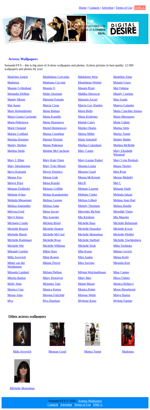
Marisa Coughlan (53, 133)
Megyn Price (15, 183)
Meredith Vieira (123, 211)
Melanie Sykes (16, 194)
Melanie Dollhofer (18, 188)
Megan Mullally (123, 177)
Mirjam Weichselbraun (92, 272)
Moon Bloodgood (124, 289)
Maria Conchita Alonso (127, 111)
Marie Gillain (121, 122)
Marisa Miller (86, 133)
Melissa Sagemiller (19, 206)
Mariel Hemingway (55, 128)
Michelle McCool (53, 234)
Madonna (13, 82)
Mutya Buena (121, 295)
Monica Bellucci (123, 283)
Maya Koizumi (16, 171)
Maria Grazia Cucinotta (21, 116)
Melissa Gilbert (87, 200)
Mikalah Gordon (17, 251)
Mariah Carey (86, 122)
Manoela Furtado (53, 99)
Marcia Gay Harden (90, 105)
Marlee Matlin (122, 139)
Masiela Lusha (87, 166)
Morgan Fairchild (53, 295)
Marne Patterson (53, 145)
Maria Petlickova (17, 122)
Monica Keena (52, 289)
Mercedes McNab (89, 211)
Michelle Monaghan (90, 234)
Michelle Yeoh (87, 245)
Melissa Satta (51, 206)
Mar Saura (13, 105)
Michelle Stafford (88, 240)
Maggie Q (49, 88)
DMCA (140, 7)
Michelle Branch (17, 228)
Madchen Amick (17, 76)
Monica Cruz (15, 289)
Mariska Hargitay (18, 139)
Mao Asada (120, 99)
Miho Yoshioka (122, 245)
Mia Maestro (121, 217)
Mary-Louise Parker (90, 160)
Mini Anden (85, 257)
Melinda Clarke (87, 194)
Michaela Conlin (17, 223)
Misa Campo (121, 272)
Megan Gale (50, 177)
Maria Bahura (51, 111)
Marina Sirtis (121, 128)
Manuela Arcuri (87, 99)
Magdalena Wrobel (89, 82)
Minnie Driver (51, 263)
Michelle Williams (54, 245)
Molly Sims (14, 283)
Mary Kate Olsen (53, 160)
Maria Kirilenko (88, 116)
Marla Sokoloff (87, 139)
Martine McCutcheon (56, 150)
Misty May (84, 278)
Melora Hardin (122, 206)
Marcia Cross (51, 105)
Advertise (107, 7)
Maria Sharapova (53, 122)
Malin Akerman (52, 93)
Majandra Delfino (18, 93)
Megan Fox (14, 177)
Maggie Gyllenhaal (19, 88)
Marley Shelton (16, 145)
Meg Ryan (119, 171)
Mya (10, 300)
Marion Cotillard (17, 133)
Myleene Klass (87, 300)
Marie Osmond (16, 128)
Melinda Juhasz (122, 194)
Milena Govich (122, 251)
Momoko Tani (51, 283)
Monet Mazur (86, 283)
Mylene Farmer (122, 300)
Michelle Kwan (122, 228)
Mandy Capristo (123, 93)
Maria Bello (85, 111)
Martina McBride (124, 145)
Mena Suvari (51, 211)
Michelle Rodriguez (19, 240)
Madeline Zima (122, 76)
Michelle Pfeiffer (123, 234)
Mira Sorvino (86, 263)
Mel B (82, 183)
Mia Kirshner (86, 217)
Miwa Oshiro (121, 278)
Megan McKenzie (89, 177)
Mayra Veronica (52, 171)
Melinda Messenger (19, 200)
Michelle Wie (15, 245)
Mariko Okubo (87, 128)
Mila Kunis (85, 251)
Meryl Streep (15, 217)
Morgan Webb (87, 295)
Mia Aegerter (51, 217)
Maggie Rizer (86, 88)
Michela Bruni (52, 223)
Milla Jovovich (16, 257)
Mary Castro (85, 150)
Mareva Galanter (123, 105)
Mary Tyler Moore (54, 166)
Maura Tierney (122, 166)
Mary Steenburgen (18, 166)
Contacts (94, 7)
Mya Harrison (51, 300)
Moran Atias (15, 295)
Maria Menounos (123, 116)
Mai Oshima (121, 88)
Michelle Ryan (52, 240)
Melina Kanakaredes (55, 194)
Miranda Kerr (121, 263)
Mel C (117, 183)
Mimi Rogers (51, 257)
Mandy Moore (16, 99)
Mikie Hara (50, 251)
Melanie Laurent (88, 188)
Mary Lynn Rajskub (125, 160)
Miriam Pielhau (52, 272)
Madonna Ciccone (54, 82)
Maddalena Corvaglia (56, 76)
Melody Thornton (89, 206)
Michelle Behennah (125, 223)
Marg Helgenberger (19, 111)
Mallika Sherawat (89, 93)
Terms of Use (124, 7)
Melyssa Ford (15, 211)
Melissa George (52, 200)
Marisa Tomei (121, 133)
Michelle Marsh (17, 234)
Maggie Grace (122, 82)
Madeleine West (88, 76)
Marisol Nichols (52, 139)
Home (83, 7)
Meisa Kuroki (51, 183)
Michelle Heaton (53, 228)
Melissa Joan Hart (124, 200)
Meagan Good (87, 171)
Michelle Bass (86, 223)
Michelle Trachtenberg (127, 240)
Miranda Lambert (18, 272)
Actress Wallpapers (90, 401)
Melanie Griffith (53, 188)
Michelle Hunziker (89, 228)
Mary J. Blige (15, 160)
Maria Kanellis (52, 116)
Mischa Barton (16, 278)
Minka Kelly (121, 257)
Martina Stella (16, 150)
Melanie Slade (122, 188)
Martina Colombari (89, 145)
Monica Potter (86, 289)
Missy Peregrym (53, 278)
